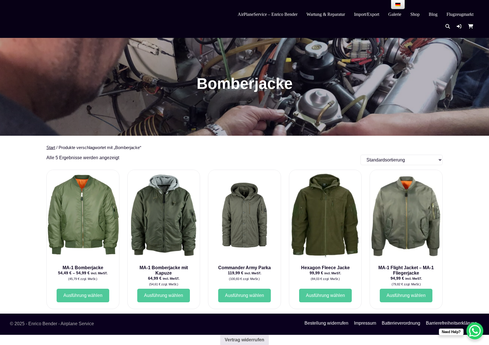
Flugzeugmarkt (460, 14)
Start (50, 147)
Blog (433, 14)
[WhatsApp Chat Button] (474, 330)
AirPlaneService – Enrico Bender (267, 14)
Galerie (394, 14)
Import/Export (366, 14)
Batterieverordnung (401, 323)
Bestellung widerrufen (326, 323)
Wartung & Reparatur (325, 14)
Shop (415, 14)
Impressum (365, 323)
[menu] (398, 4)
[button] (459, 26)
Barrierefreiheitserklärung (451, 323)
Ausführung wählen (82, 295)
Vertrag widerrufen (244, 339)
